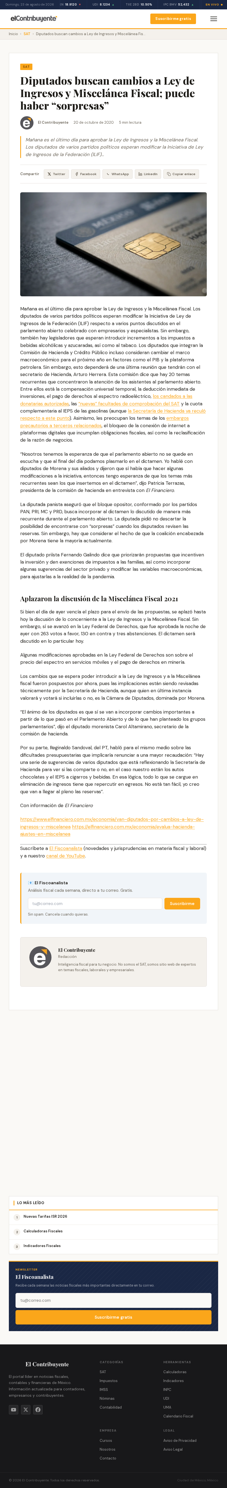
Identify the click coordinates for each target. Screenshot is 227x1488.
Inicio (13, 34)
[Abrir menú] (213, 18)
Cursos (106, 1440)
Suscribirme (182, 903)
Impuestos (109, 1380)
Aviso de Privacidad (180, 1440)
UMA (167, 1407)
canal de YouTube (65, 856)
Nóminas (107, 1398)
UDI (166, 1398)
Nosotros (107, 1449)
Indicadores (173, 1380)
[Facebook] (38, 1409)
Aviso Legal (173, 1449)
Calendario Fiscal (178, 1416)
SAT (27, 34)
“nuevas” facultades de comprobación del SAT (129, 404)
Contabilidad (111, 1407)
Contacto (108, 1458)
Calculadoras (175, 1372)
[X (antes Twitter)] (25, 1409)
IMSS (104, 1389)
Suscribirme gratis (173, 18)
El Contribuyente (53, 122)
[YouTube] (13, 1409)
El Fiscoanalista (65, 848)
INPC (167, 1389)
